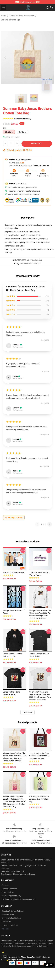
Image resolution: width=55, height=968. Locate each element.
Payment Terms (8, 915)
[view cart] (51, 7)
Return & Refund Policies (11, 918)
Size (5, 128)
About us (5, 885)
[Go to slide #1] (21, 98)
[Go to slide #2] (34, 98)
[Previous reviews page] (37, 524)
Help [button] (50, 965)
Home (3, 15)
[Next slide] (50, 57)
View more (27, 712)
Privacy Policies (8, 892)
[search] (47, 7)
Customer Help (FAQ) (10, 925)
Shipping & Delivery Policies (12, 911)
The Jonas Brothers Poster (13, 572)
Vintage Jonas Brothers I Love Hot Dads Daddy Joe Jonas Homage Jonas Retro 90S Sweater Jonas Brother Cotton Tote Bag (14, 801)
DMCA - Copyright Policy (11, 896)
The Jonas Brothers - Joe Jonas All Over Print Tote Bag (39, 798)
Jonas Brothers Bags (10, 20)
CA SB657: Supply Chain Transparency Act (18, 899)
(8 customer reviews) (22, 119)
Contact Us (6, 922)
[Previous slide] (5, 57)
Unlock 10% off (5, 956)
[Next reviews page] (49, 524)
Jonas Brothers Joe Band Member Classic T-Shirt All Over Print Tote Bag (39, 755)
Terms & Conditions (9, 889)
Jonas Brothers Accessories (21, 15)
